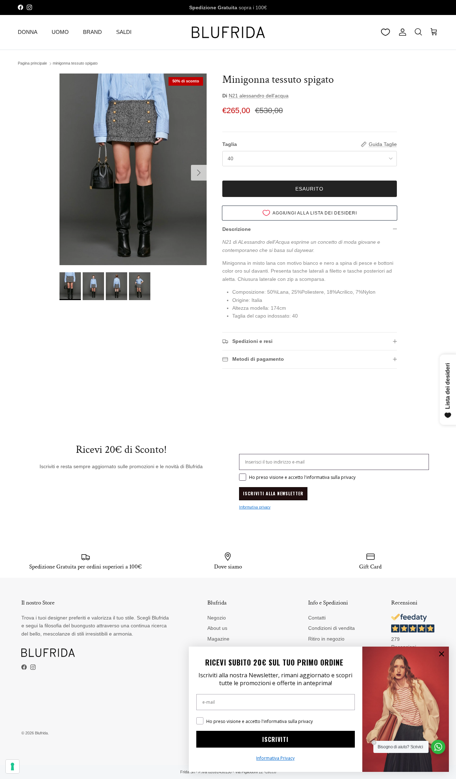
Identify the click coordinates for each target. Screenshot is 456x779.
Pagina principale (32, 63)
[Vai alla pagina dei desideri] (385, 32)
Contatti (317, 618)
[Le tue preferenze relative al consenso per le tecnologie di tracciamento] (12, 766)
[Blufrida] (228, 32)
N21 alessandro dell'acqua (259, 95)
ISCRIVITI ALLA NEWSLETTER (273, 493)
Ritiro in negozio (326, 639)
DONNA (27, 32)
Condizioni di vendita (331, 628)
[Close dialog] (441, 654)
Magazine (218, 639)
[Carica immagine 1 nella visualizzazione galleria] (133, 169)
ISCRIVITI (275, 739)
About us (217, 628)
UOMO (60, 32)
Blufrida (41, 733)
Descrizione (236, 229)
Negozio (216, 618)
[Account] (401, 32)
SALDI (123, 32)
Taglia (229, 144)
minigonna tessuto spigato (75, 63)
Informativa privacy (254, 507)
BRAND (92, 32)
